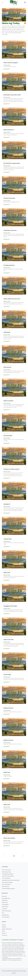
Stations (4, 924)
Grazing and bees (9, 265)
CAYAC (3, 931)
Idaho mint (7, 572)
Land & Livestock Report (7, 882)
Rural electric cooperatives (12, 163)
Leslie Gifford (5, 906)
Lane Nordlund (5, 904)
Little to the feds (8, 639)
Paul (3, 913)
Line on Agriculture (6, 878)
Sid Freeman (7, 367)
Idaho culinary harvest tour (12, 299)
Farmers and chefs (9, 198)
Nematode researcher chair (12, 95)
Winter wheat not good (11, 62)
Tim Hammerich (5, 917)
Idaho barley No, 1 (9, 130)
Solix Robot (7, 332)
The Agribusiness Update (7, 874)
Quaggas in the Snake (10, 606)
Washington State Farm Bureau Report (10, 880)
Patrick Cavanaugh (6, 911)
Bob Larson (4, 896)
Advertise (4, 927)
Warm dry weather (9, 838)
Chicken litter (8, 539)
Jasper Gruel (5, 902)
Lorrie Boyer (4, 908)
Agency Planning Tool (7, 929)
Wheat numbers (8, 401)
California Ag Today (6, 872)
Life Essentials (8, 435)
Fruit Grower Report (6, 884)
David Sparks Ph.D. (6, 898)
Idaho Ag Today (5, 886)
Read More (6, 68)
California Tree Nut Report (8, 876)
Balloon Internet (8, 708)
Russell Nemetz (5, 915)
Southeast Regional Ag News (8, 888)
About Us (4, 933)
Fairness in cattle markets (11, 469)
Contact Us (4, 935)
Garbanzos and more (10, 230)
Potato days (7, 674)
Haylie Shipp (4, 900)
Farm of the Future (6, 869)
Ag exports (7, 504)
